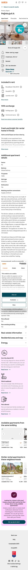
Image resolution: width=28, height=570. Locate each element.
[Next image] (25, 48)
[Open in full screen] (25, 25)
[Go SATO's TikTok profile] (15, 561)
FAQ (14, 539)
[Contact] (19, 2)
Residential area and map (12, 338)
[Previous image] (3, 434)
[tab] (4, 18)
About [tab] (23, 268)
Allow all (14, 294)
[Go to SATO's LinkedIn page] (19, 561)
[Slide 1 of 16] (3, 43)
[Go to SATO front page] (4, 2)
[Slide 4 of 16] (19, 43)
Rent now (14, 535)
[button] (21, 87)
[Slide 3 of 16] (14, 43)
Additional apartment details (10, 156)
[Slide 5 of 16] (25, 43)
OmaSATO (14, 548)
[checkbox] (21, 443)
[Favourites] (22, 2)
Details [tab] (14, 268)
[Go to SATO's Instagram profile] (12, 561)
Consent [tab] (5, 268)
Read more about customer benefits (12, 119)
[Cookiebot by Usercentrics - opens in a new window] (19, 264)
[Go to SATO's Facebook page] (9, 561)
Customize (13, 299)
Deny (14, 305)
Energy (4, 343)
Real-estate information (11, 333)
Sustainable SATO (14, 543)
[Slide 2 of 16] (8, 43)
